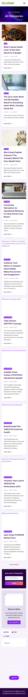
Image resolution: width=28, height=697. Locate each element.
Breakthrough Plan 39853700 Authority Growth (13, 429)
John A (7, 56)
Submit (14, 583)
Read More (8, 68)
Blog (5, 43)
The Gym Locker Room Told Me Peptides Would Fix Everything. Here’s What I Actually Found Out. (14, 103)
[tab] (6, 632)
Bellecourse (8, 317)
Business (6, 201)
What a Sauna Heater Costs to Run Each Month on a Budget (13, 50)
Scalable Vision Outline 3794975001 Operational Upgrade (13, 375)
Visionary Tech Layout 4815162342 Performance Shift (14, 484)
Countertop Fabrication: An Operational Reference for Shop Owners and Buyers (14, 211)
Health (6, 93)
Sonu (6, 327)
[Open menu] (24, 3)
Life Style (7, 259)
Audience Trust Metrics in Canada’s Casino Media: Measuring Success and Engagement (12, 269)
